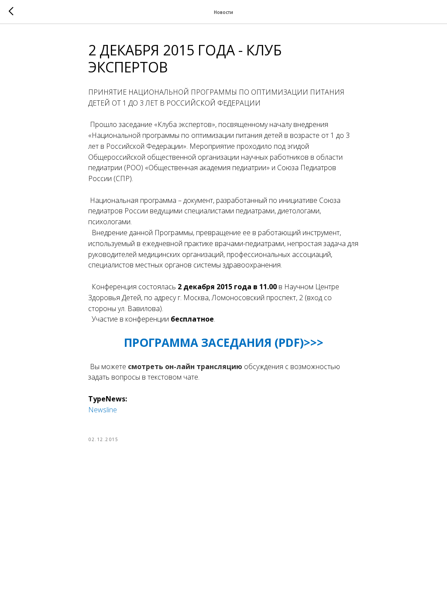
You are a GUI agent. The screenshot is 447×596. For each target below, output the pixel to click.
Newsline (102, 409)
